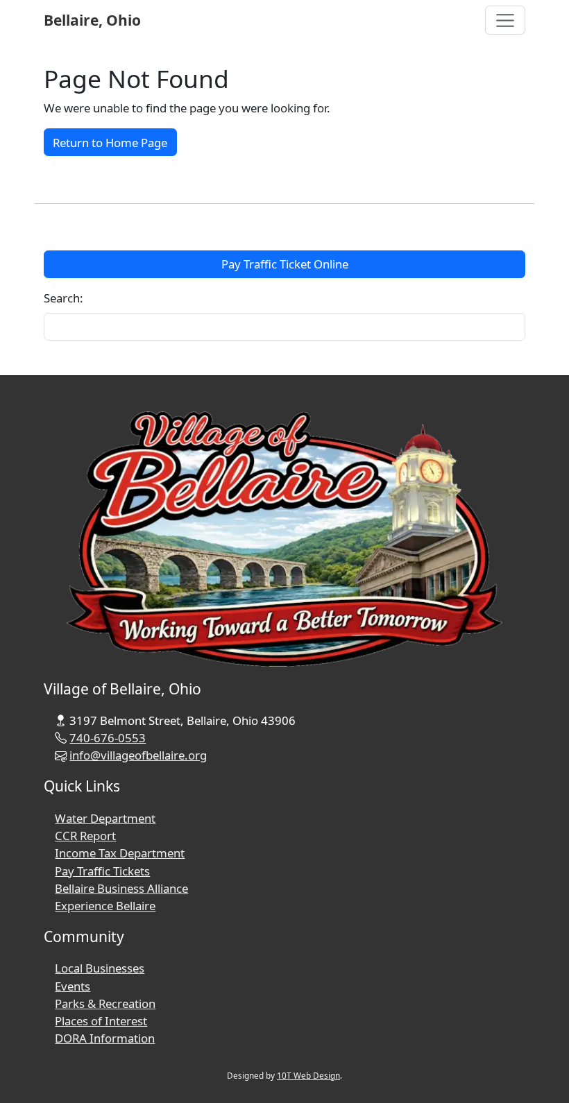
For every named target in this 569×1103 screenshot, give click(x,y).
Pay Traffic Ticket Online (284, 264)
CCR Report (85, 836)
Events (72, 986)
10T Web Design (308, 1075)
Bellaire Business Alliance (121, 888)
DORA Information (105, 1038)
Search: (63, 298)
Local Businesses (99, 968)
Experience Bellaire (105, 906)
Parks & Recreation (105, 1003)
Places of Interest (101, 1021)
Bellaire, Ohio (92, 20)
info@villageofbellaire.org (138, 755)
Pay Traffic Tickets (102, 871)
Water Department (105, 818)
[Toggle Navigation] (505, 20)
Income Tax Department (120, 853)
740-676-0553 (107, 738)
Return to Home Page (110, 143)
